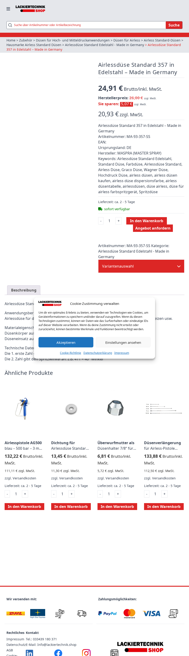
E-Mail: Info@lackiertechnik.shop (51, 644)
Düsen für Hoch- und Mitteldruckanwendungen (73, 40)
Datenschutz (16, 644)
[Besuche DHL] (15, 613)
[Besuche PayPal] (107, 613)
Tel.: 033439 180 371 (41, 639)
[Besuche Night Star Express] (38, 613)
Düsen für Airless (126, 40)
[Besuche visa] (151, 613)
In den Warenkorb (146, 220)
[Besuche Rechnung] (173, 613)
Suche (174, 25)
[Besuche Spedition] (82, 613)
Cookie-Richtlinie (70, 353)
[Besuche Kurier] (59, 613)
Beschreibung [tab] (23, 290)
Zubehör (25, 40)
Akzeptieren (65, 342)
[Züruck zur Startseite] (30, 8)
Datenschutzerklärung (97, 353)
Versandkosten (24, 478)
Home (10, 40)
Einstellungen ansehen (123, 342)
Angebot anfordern (153, 228)
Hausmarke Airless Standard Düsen (33, 45)
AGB (9, 650)
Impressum (121, 353)
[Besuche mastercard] (129, 613)
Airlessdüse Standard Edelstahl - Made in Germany (104, 45)
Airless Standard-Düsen (162, 40)
